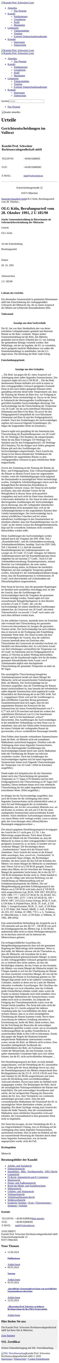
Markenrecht (14, 1180)
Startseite (5, 199)
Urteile (23, 199)
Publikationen (21, 16)
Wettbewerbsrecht (16, 1200)
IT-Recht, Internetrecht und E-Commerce (28, 1177)
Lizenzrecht (13, 1174)
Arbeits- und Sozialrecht (20, 1165)
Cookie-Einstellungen (38, 1359)
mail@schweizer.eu (33, 175)
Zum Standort (8, 1335)
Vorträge (18, 33)
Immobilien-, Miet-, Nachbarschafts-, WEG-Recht (32, 1171)
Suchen (5, 101)
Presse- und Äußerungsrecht (22, 1183)
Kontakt (12, 39)
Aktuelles (12, 8)
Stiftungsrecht (14, 1188)
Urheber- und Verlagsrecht (21, 1191)
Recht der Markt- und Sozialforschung (27, 1185)
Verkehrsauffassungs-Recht (21, 1197)
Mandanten (19, 25)
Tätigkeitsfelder (21, 30)
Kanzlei (11, 13)
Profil (16, 22)
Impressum (19, 42)
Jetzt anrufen (38, 1218)
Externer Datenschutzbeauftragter (30, 36)
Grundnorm (19, 19)
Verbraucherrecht (16, 1194)
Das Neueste (20, 10)
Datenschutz (20, 45)
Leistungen (13, 28)
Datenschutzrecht (16, 1168)
